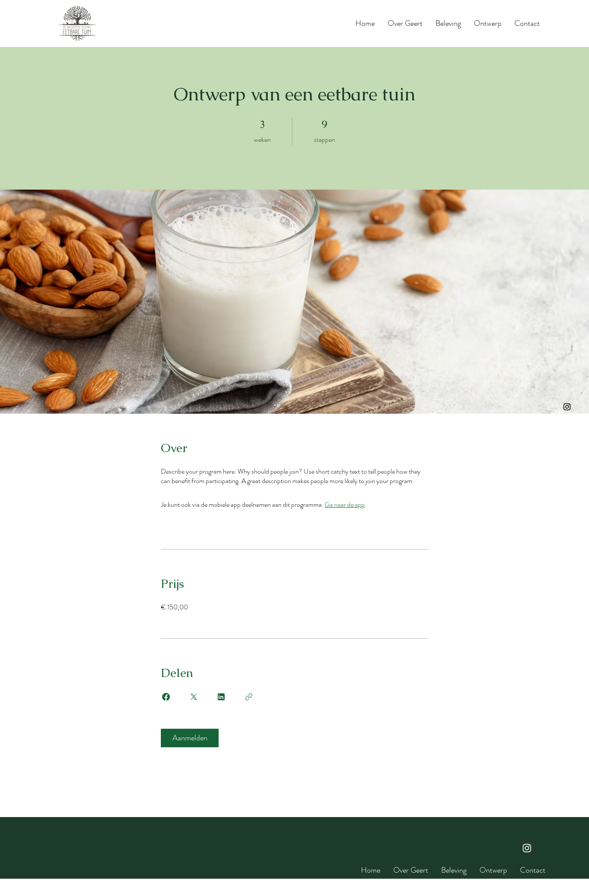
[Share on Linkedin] (221, 697)
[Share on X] (193, 697)
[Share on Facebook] (166, 697)
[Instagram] (567, 407)
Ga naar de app (345, 504)
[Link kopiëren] (249, 697)
